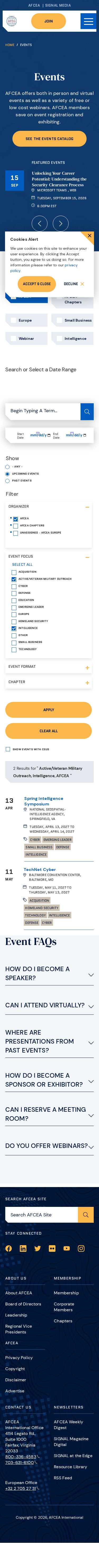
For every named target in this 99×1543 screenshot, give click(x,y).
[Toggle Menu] (88, 21)
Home (10, 45)
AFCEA (34, 5)
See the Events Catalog (49, 138)
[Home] (12, 21)
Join (48, 21)
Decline (71, 283)
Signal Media (58, 5)
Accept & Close (37, 283)
